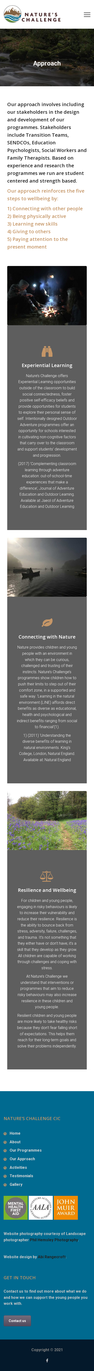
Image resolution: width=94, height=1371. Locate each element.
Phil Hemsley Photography (54, 1240)
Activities (18, 1167)
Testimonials (21, 1176)
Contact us (17, 1321)
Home (15, 1133)
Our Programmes (26, 1150)
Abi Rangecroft (52, 1257)
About (15, 1142)
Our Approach (22, 1159)
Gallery (16, 1184)
